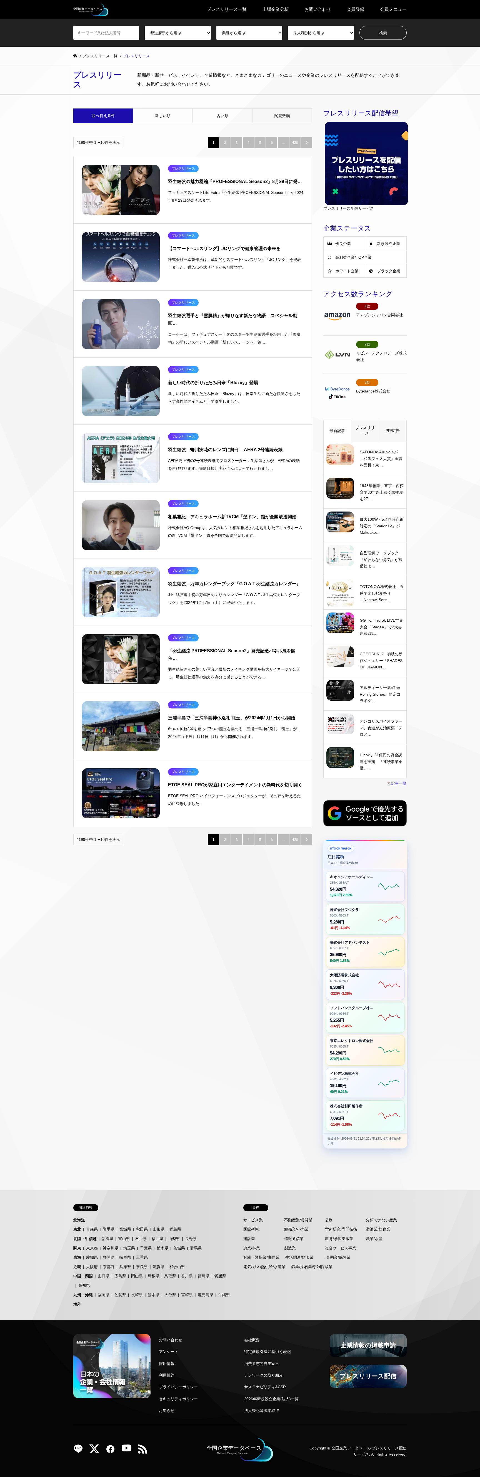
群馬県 (196, 1248)
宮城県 (125, 1229)
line (80, 1451)
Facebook (112, 1451)
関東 (77, 1248)
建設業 (249, 1238)
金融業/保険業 (338, 1257)
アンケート (168, 1351)
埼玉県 (129, 1248)
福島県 (175, 1229)
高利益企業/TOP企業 (353, 257)
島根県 (153, 1276)
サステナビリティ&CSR (265, 1387)
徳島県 (203, 1276)
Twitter (96, 1451)
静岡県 (108, 1257)
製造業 (290, 1248)
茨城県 (179, 1248)
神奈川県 (110, 1248)
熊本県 (153, 1295)
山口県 (103, 1276)
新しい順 (163, 115)
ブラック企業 (388, 271)
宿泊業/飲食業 (378, 1229)
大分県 (170, 1295)
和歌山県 (177, 1266)
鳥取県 (170, 1276)
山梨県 (174, 1238)
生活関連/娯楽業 (299, 1257)
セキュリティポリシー (178, 1399)
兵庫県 (125, 1266)
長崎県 (137, 1295)
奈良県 (142, 1266)
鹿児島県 (205, 1295)
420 (295, 143)
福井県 (157, 1238)
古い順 (222, 115)
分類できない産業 (381, 1220)
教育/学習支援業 (339, 1238)
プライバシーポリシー (178, 1387)
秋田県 (142, 1229)
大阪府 (92, 1266)
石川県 (141, 1238)
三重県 (142, 1257)
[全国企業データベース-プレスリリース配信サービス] (91, 9)
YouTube (129, 1451)
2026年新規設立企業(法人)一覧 (271, 1399)
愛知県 (92, 1257)
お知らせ (166, 1410)
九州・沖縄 (83, 1295)
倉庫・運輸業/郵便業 (261, 1257)
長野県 (191, 1238)
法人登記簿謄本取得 (261, 1410)
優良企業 (343, 243)
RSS (145, 1451)
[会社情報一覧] (112, 1366)
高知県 (84, 1285)
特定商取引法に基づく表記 (267, 1351)
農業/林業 (251, 1248)
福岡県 (103, 1295)
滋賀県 (158, 1266)
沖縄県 (224, 1295)
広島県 (120, 1276)
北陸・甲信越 (85, 1238)
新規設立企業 (388, 243)
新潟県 (107, 1238)
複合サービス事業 (340, 1248)
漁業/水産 (374, 1238)
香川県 (187, 1276)
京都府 (108, 1266)
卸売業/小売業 (296, 1229)
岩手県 (108, 1229)
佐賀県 (120, 1295)
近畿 (77, 1266)
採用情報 (166, 1363)
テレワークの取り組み (263, 1375)
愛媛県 (220, 1276)
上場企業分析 (275, 9)
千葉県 (146, 1248)
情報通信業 (294, 1238)
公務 (329, 1220)
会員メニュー (393, 9)
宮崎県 (187, 1295)
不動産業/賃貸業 (298, 1220)
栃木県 (162, 1248)
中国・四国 (83, 1276)
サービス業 (253, 1220)
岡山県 (137, 1276)
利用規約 (166, 1375)
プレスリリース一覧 (227, 9)
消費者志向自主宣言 (261, 1363)
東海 (77, 1257)
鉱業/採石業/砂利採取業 (311, 1266)
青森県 (92, 1229)
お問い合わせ (317, 9)
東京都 (92, 1248)
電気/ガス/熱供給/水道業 (264, 1266)
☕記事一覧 (396, 783)
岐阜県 (125, 1257)
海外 (77, 1304)
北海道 (79, 1220)
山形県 (158, 1229)
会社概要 (252, 1340)
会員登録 (355, 9)
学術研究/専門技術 (341, 1229)
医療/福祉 (251, 1229)
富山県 (124, 1238)
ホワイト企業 (347, 271)
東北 (77, 1229)
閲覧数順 (282, 115)
